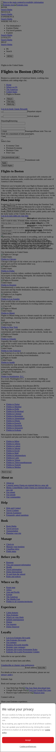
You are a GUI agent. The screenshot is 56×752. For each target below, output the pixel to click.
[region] (28, 727)
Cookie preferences (28, 746)
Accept (28, 740)
